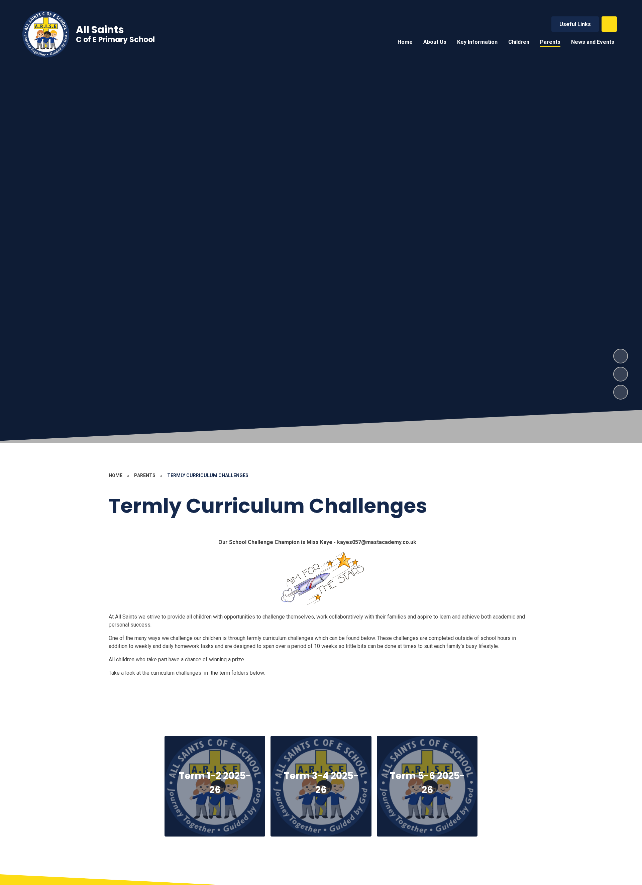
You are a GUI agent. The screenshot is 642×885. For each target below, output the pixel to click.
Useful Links (575, 24)
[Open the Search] (609, 24)
